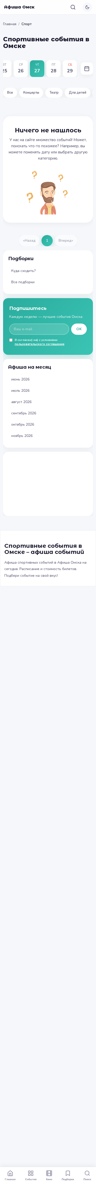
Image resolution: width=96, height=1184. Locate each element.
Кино (49, 1179)
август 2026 (21, 401)
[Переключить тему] (87, 7)
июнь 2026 (20, 379)
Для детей (77, 92)
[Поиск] (73, 7)
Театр (54, 92)
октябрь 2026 (22, 424)
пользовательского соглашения (39, 344)
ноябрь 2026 (22, 435)
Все (10, 92)
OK (79, 329)
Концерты (31, 92)
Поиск (87, 1179)
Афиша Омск (19, 7)
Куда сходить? (23, 270)
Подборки (68, 1179)
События (31, 1179)
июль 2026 (20, 390)
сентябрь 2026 (23, 413)
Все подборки (23, 282)
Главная (9, 24)
